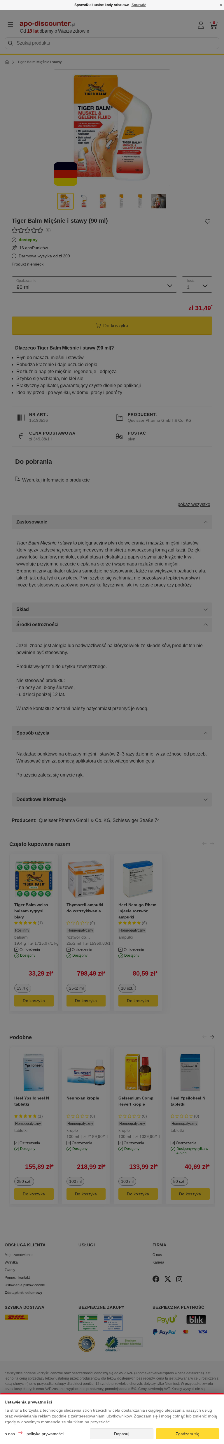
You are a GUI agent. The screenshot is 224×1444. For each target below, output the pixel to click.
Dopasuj (121, 1433)
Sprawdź (139, 5)
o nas (10, 1433)
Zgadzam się (188, 1433)
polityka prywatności (45, 1433)
